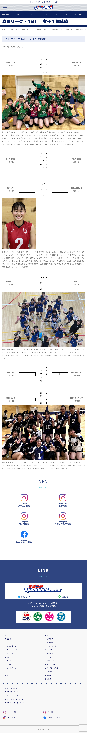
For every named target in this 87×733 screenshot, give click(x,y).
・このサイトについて (51, 672)
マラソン (30, 14)
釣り (55, 14)
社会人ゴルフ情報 (54, 718)
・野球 (46, 635)
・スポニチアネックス (10, 688)
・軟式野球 (49, 643)
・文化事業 (49, 653)
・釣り (5, 675)
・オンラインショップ (51, 664)
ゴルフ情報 (11, 718)
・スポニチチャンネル (10, 692)
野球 (65, 14)
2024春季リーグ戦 (54, 29)
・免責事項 (47, 675)
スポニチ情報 (12, 712)
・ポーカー (49, 657)
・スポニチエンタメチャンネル (13, 699)
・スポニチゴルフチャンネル (13, 696)
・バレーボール (10, 672)
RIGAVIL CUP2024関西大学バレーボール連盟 (32, 29)
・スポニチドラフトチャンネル (13, 703)
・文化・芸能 (48, 650)
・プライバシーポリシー (52, 668)
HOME (4, 29)
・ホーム (6, 635)
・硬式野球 (49, 639)
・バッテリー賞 (51, 646)
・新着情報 (7, 639)
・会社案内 (47, 679)
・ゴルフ (6, 643)
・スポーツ (7, 661)
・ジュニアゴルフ (11, 653)
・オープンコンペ (11, 650)
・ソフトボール (10, 668)
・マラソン (7, 657)
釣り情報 (51, 712)
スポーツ (43, 14)
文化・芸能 (78, 14)
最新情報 (5, 14)
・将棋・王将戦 (51, 661)
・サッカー (9, 664)
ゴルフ (18, 14)
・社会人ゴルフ (10, 646)
